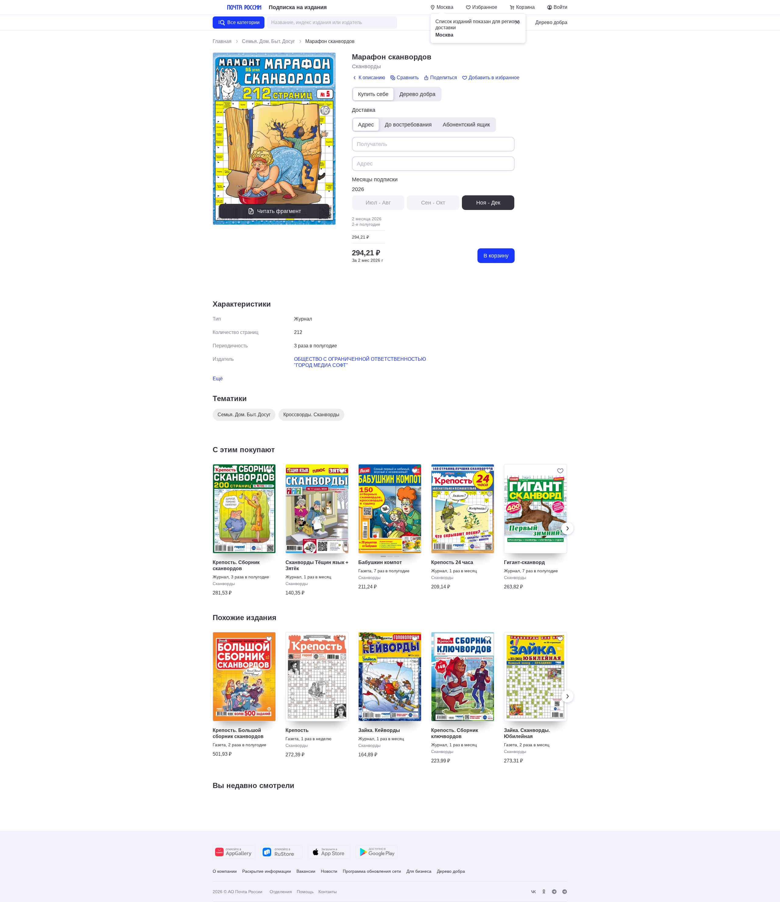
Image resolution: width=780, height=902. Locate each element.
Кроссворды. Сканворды (311, 414)
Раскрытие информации (266, 871)
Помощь (305, 891)
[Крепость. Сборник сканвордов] (244, 508)
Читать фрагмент (279, 211)
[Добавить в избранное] (269, 471)
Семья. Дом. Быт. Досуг (268, 41)
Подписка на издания (298, 7)
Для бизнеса (418, 871)
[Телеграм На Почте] (554, 891)
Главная (222, 41)
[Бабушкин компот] (389, 508)
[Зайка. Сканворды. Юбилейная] (535, 676)
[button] (517, 22)
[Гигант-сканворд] (535, 508)
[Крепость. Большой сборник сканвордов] (244, 676)
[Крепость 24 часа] (462, 508)
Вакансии (305, 871)
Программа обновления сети (372, 871)
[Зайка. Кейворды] (389, 676)
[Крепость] (317, 676)
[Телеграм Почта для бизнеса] (564, 891)
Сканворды (366, 66)
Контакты (327, 891)
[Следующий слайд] (567, 528)
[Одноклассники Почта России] (544, 891)
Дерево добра (551, 22)
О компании (225, 871)
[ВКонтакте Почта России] (533, 891)
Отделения (281, 891)
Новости (329, 871)
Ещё (218, 378)
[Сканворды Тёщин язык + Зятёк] (317, 508)
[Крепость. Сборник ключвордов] (462, 676)
